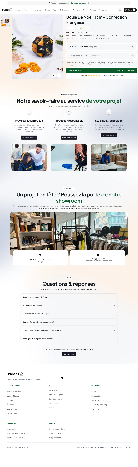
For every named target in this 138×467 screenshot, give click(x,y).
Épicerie (10, 404)
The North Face (97, 400)
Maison (52, 386)
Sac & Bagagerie (56, 394)
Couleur (85, 56)
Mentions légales (81, 447)
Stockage (11, 429)
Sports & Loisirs (55, 399)
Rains (93, 391)
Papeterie (53, 390)
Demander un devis (29, 137)
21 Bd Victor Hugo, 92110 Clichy (40, 259)
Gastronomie (12, 413)
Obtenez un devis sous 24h (80, 3)
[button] (18, 10)
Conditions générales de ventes (120, 447)
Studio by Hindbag (99, 404)
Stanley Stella (96, 409)
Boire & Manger (13, 396)
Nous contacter (69, 354)
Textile (51, 407)
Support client (55, 437)
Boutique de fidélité (15, 437)
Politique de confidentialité (97, 447)
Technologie (54, 403)
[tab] (70, 32)
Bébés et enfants (14, 391)
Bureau (10, 400)
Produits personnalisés (16, 433)
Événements (12, 409)
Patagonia (95, 396)
